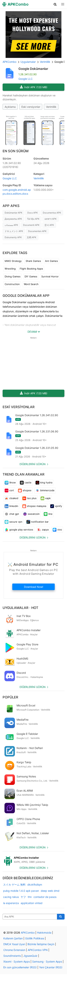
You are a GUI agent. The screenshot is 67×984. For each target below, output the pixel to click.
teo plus (31, 498)
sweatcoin (34, 513)
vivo (59, 529)
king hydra (46, 482)
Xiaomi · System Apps (16, 961)
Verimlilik (51, 106)
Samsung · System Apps (47, 961)
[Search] (61, 917)
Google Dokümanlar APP (26, 296)
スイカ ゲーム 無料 (14, 884)
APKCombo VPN (38, 949)
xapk (48, 498)
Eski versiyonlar (30, 106)
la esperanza (11, 903)
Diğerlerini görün (33, 464)
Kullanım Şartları (13, 938)
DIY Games (31, 276)
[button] (55, 4)
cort (11, 490)
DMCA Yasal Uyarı (14, 944)
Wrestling (10, 268)
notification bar (40, 521)
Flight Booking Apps (31, 268)
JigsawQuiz (30, 955)
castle (28, 482)
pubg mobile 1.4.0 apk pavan (21, 890)
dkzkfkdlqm (34, 884)
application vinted (31, 903)
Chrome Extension (14, 949)
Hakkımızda (44, 932)
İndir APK (35, 87)
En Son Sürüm (15, 151)
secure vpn (15, 521)
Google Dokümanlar (33, 69)
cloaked (13, 498)
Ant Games (51, 260)
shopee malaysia (36, 506)
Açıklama (10, 106)
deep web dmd (50, 890)
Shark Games (33, 260)
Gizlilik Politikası (34, 938)
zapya (45, 529)
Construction (12, 284)
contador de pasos (45, 896)
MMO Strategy (13, 260)
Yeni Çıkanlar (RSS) (50, 967)
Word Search (31, 284)
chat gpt (14, 513)
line (50, 513)
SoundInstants (12, 955)
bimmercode (47, 490)
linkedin (13, 506)
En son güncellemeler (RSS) (20, 967)
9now (12, 482)
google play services (21, 529)
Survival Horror (50, 276)
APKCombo (9, 61)
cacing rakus (11, 896)
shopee (27, 490)
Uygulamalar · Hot (20, 608)
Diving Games (12, 276)
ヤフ (23, 896)
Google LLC (25, 78)
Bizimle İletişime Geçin (41, 944)
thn (30, 896)
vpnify (58, 506)
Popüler (10, 697)
